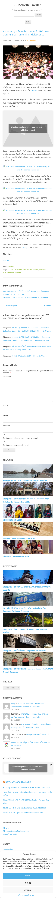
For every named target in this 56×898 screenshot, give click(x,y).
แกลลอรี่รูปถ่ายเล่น (10, 834)
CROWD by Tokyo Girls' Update (20, 270)
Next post (48, 306)
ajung (13, 704)
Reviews (42, 270)
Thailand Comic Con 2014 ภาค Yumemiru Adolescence (25, 297)
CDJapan (26, 248)
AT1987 (14, 742)
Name (6, 405)
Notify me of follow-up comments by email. (20, 438)
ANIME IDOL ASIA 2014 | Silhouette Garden (30, 356)
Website (6, 425)
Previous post (10, 306)
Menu (28, 21)
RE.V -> (6, 828)
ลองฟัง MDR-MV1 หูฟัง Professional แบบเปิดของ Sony (23, 813)
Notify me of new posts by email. (16, 445)
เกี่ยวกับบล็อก (8, 850)
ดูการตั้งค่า (28, 890)
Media (11, 267)
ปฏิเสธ (28, 883)
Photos (35, 270)
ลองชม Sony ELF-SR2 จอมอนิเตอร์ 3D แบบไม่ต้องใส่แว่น (24, 808)
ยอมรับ (28, 876)
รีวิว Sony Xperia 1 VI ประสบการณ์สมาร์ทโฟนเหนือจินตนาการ (26, 788)
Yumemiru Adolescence (12, 273)
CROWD (34, 90)
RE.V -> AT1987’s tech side (18, 782)
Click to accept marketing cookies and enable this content (28, 128)
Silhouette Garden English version (16, 831)
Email (6, 415)
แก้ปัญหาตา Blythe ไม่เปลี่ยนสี (37, 734)
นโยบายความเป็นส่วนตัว (26, 895)
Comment (7, 376)
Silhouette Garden (28, 5)
